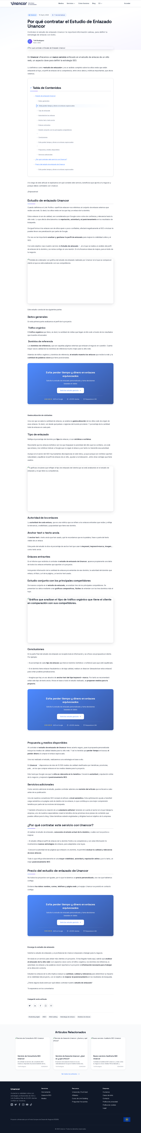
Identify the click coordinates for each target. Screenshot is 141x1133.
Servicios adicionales (45, 154)
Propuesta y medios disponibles (49, 150)
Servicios (70, 3)
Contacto (106, 1098)
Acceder (127, 3)
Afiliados (75, 1095)
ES (99, 3)
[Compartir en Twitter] (30, 1006)
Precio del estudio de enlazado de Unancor (50, 164)
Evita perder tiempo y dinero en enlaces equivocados (57, 106)
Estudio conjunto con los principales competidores (55, 130)
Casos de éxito (108, 1095)
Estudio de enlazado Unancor (45, 96)
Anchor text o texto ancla (46, 120)
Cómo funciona (83, 3)
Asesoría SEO (46, 1095)
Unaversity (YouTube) (80, 1092)
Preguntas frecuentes (79, 1102)
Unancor (33, 15)
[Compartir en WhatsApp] (46, 1006)
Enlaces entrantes (44, 125)
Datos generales (43, 101)
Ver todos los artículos (69, 1074)
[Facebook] (19, 1104)
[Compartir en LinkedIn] (35, 1006)
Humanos (106, 1092)
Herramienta (45, 1092)
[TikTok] (31, 1104)
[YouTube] (27, 1104)
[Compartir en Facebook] (40, 1006)
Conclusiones (42, 137)
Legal (104, 1108)
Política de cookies (109, 1105)
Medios (61, 3)
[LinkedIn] (12, 1104)
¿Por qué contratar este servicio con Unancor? (51, 159)
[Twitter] (15, 1104)
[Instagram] (23, 1104)
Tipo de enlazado (44, 110)
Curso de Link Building (80, 1098)
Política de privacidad (110, 1102)
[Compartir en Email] (51, 1006)
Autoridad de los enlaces (46, 115)
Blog (93, 3)
